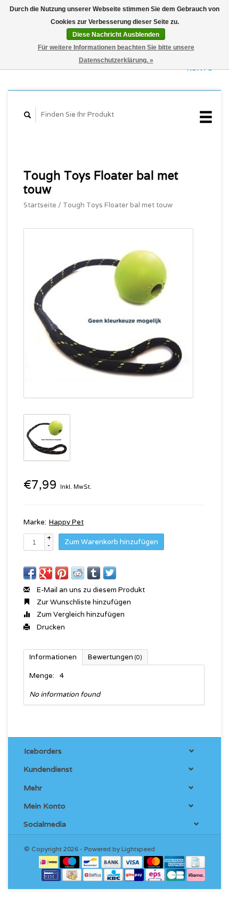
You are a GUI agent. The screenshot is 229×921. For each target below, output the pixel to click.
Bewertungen (115, 656)
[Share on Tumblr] (93, 573)
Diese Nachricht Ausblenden (115, 34)
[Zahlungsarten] (49, 861)
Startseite (39, 204)
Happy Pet (66, 522)
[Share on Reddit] (77, 573)
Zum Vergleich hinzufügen (80, 614)
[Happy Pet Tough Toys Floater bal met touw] (108, 313)
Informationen (53, 656)
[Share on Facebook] (29, 573)
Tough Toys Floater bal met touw (118, 204)
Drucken (50, 627)
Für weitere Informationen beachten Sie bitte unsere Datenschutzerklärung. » (116, 54)
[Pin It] (61, 573)
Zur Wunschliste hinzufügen (83, 602)
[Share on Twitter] (109, 573)
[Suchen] (28, 115)
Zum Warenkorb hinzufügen (111, 541)
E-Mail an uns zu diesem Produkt (90, 589)
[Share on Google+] (45, 573)
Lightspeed (138, 849)
